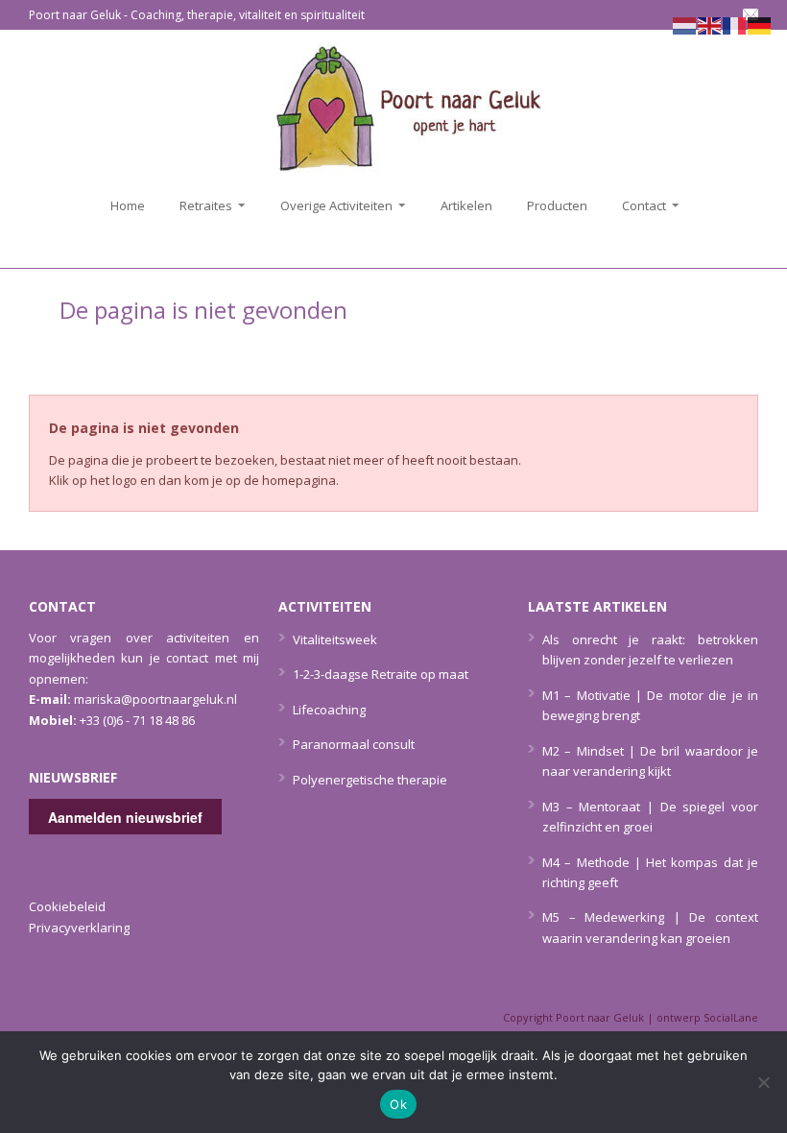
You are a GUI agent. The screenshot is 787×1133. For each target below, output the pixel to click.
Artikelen (466, 205)
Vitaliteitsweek (335, 639)
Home (127, 205)
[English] (710, 24)
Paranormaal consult (354, 744)
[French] (735, 24)
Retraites (200, 205)
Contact (638, 205)
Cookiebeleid (67, 906)
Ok (398, 1104)
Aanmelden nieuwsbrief (125, 817)
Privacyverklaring (79, 927)
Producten (557, 205)
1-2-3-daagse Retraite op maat (380, 674)
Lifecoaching (329, 709)
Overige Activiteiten (331, 205)
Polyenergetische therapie (370, 779)
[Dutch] (685, 24)
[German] (760, 24)
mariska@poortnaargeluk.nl (155, 699)
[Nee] (763, 1082)
